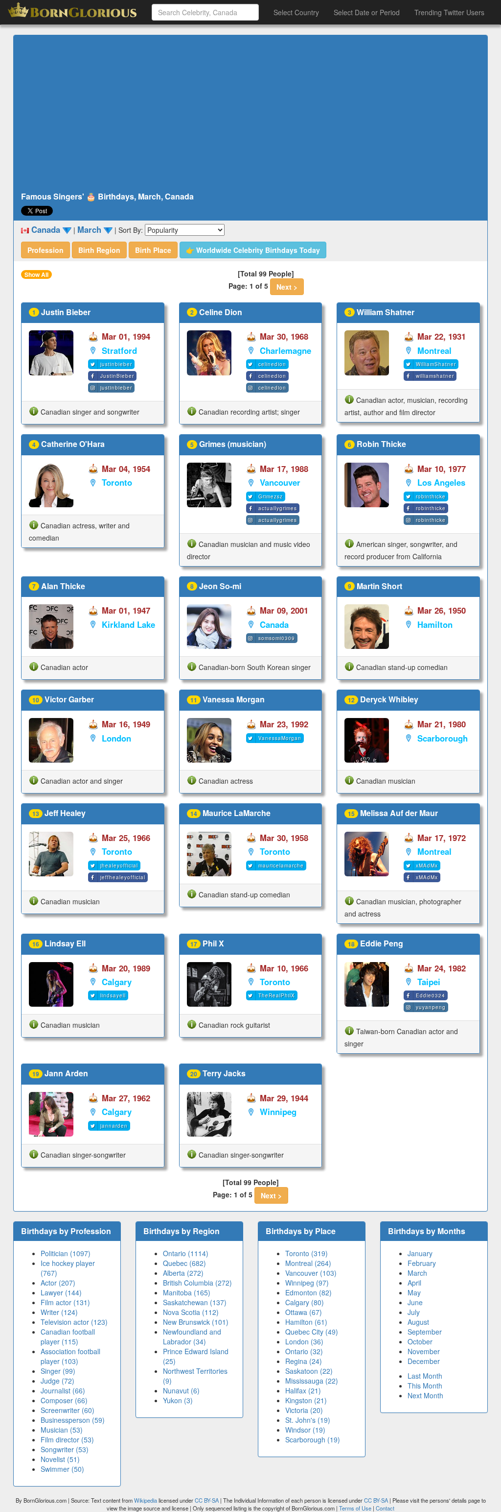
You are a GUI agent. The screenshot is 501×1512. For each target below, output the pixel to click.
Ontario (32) (304, 1351)
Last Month (425, 1376)
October (420, 1341)
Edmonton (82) (308, 1292)
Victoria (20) (304, 1410)
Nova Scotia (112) (191, 1312)
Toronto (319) (306, 1253)
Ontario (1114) (185, 1253)
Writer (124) (59, 1312)
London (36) (304, 1341)
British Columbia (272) (197, 1283)
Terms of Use (356, 1508)
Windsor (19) (305, 1430)
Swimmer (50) (62, 1469)
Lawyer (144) (61, 1292)
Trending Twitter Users (449, 12)
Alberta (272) (183, 1273)
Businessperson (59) (73, 1420)
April (414, 1283)
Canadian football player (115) (68, 1336)
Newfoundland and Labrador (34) (192, 1336)
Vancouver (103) (311, 1273)
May (414, 1292)
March (417, 1273)
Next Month (425, 1395)
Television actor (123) (74, 1322)
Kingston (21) (306, 1400)
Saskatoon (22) (309, 1371)
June (415, 1302)
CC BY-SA (207, 1500)
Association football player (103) (70, 1356)
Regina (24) (303, 1361)
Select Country (296, 12)
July (414, 1312)
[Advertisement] (250, 113)
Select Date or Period (367, 12)
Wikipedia (145, 1500)
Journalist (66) (63, 1390)
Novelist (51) (60, 1459)
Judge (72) (57, 1381)
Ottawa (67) (303, 1312)
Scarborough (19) (312, 1439)
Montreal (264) (308, 1263)
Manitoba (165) (186, 1292)
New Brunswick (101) (195, 1322)
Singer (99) (58, 1371)
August (418, 1322)
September (425, 1332)
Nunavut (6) (181, 1390)
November (424, 1351)
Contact (385, 1508)
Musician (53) (62, 1430)
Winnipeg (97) (307, 1283)
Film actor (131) (65, 1302)
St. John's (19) (307, 1420)
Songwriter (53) (65, 1449)
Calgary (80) (304, 1302)
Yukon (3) (178, 1400)
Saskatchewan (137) (195, 1302)
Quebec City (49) (311, 1332)
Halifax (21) (303, 1390)
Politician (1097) (66, 1253)
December (424, 1361)
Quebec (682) (184, 1263)
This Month (425, 1385)
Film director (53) (67, 1439)
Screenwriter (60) (67, 1410)
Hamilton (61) (306, 1322)
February (422, 1263)
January (420, 1253)
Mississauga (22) (311, 1381)
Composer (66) (64, 1400)
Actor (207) (58, 1283)
